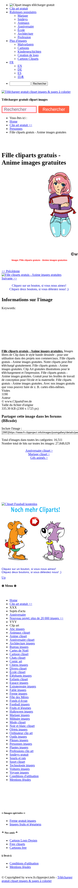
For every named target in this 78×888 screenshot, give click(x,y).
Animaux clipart (20, 632)
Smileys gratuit (19, 754)
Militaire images (20, 718)
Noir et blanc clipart (22, 726)
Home (13, 600)
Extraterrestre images (23, 686)
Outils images (18, 736)
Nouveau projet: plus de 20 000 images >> (36, 618)
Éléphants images (21, 675)
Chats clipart (17, 657)
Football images (20, 704)
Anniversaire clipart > (39, 450)
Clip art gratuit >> (21, 604)
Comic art (16, 661)
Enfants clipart (19, 679)
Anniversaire (18, 614)
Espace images (19, 682)
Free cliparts (17, 844)
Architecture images (22, 643)
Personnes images (21, 743)
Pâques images (19, 740)
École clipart (17, 672)
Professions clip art (21, 751)
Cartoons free (18, 847)
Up (4, 577)
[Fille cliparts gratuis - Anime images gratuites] (31, 274)
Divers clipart (18, 668)
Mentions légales (20, 779)
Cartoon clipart (19, 654)
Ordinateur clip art (21, 733)
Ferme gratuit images (23, 820)
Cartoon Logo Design (23, 840)
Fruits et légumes (20, 708)
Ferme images (18, 693)
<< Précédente (11, 271)
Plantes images (19, 747)
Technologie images (22, 765)
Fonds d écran (18, 700)
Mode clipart (18, 722)
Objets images (18, 729)
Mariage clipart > (39, 454)
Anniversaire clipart (22, 639)
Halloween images (21, 711)
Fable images (18, 690)
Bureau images (19, 647)
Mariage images (20, 715)
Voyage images (19, 772)
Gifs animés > (39, 457)
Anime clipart (18, 636)
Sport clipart (17, 761)
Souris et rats (18, 758)
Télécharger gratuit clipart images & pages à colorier (37, 879)
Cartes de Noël (19, 650)
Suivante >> (9, 278)
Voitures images (20, 769)
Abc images (17, 629)
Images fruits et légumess (25, 824)
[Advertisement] (39, 142)
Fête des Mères (19, 697)
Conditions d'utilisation (24, 776)
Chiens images (19, 665)
